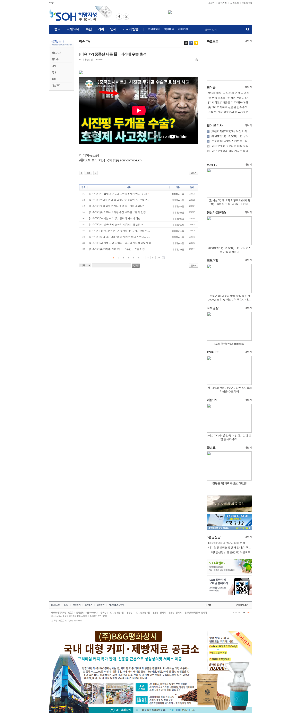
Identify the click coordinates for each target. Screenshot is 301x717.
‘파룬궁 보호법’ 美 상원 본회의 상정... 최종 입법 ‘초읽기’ (241, 97)
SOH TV (212, 164)
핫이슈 (55, 59)
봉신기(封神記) (216, 212)
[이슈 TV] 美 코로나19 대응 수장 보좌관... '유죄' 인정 (117, 212)
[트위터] (186, 43)
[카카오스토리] (196, 43)
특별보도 (212, 41)
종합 (54, 79)
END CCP (213, 352)
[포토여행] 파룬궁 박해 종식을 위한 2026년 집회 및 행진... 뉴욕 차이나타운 (229, 299)
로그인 (211, 3)
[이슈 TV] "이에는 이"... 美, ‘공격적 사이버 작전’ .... (116, 218)
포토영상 (212, 308)
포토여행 (212, 260)
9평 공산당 (213, 537)
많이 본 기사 (214, 125)
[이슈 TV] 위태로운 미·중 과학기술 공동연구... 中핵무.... (119, 200)
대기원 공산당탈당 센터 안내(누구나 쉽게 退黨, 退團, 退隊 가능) (245, 547)
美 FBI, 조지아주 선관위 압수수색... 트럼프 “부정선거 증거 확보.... (246, 107)
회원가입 (222, 3)
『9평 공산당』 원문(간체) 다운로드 (229, 552)
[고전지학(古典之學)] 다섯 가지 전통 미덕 (235, 131)
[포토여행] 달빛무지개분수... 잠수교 (232, 141)
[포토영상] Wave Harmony (229, 343)
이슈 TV (56, 85)
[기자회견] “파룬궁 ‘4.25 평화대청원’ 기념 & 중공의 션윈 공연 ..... (246, 102)
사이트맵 (234, 3)
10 (158, 257)
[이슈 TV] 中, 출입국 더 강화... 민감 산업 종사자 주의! (118, 193)
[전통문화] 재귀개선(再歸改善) (229, 483)
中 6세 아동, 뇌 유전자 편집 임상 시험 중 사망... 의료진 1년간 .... (245, 93)
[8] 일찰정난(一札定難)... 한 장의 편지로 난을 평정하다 (242, 136)
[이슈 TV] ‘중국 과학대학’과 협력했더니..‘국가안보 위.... (119, 230)
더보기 (248, 41)
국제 (54, 65)
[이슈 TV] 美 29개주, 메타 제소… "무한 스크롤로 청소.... (119, 249)
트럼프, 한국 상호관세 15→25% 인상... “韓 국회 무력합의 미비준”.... (247, 111)
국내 (54, 72)
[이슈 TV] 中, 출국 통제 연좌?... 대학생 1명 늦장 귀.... (117, 224)
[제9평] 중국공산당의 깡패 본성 (226, 542)
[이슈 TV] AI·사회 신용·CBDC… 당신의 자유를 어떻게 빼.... (121, 243)
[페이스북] (191, 43)
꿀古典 (211, 447)
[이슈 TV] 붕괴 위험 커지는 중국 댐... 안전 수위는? (116, 206)
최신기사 (56, 52)
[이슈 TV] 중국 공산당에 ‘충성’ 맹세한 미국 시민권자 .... (119, 236)
